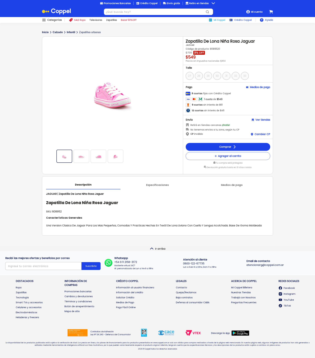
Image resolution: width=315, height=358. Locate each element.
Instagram (289, 294)
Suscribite (91, 266)
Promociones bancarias (78, 291)
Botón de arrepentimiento (79, 306)
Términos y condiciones (78, 301)
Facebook (289, 288)
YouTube (289, 299)
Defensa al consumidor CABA (192, 302)
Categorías (54, 20)
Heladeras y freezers (27, 317)
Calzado (58, 32)
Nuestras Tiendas (241, 292)
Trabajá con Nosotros (243, 297)
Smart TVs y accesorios (29, 302)
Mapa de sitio (72, 311)
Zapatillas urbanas (90, 32)
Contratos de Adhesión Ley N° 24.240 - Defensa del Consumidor (110, 333)
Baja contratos (184, 297)
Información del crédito (129, 292)
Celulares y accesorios (29, 307)
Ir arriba (160, 249)
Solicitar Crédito (125, 297)
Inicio (45, 32)
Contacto (181, 287)
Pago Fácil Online (126, 307)
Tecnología (22, 297)
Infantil (71, 32)
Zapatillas (21, 292)
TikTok (287, 305)
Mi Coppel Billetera (241, 287)
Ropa (18, 287)
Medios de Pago (125, 302)
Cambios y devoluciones (78, 296)
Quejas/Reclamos (186, 292)
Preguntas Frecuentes (243, 302)
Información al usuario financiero (135, 287)
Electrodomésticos (26, 312)
